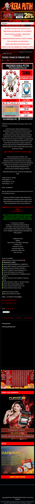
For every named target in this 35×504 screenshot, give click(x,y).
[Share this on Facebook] (6, 308)
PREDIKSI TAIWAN (12, 52)
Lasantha (23, 501)
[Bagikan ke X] (7, 312)
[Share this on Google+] (10, 308)
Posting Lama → (29, 318)
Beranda (19, 318)
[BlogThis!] (5, 312)
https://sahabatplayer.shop (9, 300)
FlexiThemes (8, 501)
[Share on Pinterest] (13, 308)
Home (4, 52)
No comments (27, 60)
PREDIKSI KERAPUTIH (18, 497)
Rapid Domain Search (14, 503)
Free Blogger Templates (25, 503)
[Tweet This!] (8, 308)
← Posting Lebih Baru (7, 318)
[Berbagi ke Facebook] (9, 312)
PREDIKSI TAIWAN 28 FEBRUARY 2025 (16, 57)
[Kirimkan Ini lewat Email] (3, 312)
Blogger (17, 499)
